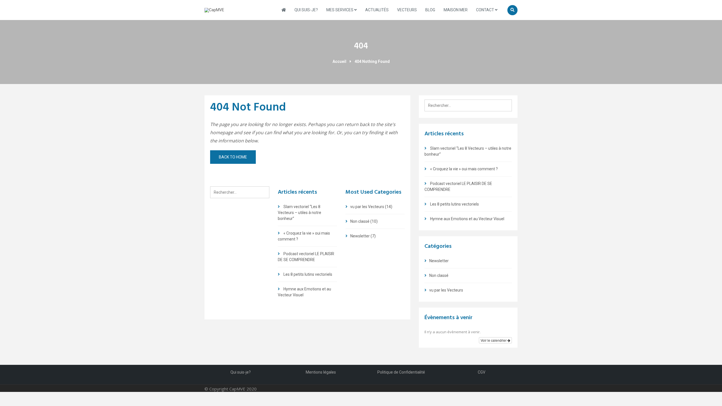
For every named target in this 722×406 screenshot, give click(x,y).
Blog (430, 10)
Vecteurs (407, 10)
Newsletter (360, 236)
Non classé (359, 221)
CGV (481, 372)
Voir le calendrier (494, 340)
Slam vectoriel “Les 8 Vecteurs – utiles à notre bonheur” (299, 212)
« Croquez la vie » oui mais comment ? (464, 169)
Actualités (377, 10)
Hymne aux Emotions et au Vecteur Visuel (467, 219)
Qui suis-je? (306, 10)
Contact (485, 10)
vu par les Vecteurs (367, 206)
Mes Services (340, 10)
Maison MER (456, 10)
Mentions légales (321, 372)
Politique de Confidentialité (401, 372)
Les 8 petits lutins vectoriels (307, 274)
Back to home (233, 157)
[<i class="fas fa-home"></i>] (283, 10)
